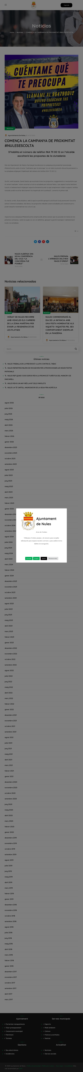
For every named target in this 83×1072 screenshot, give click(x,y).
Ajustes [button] (44, 558)
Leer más (28, 558)
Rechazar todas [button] (53, 558)
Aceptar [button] (36, 558)
